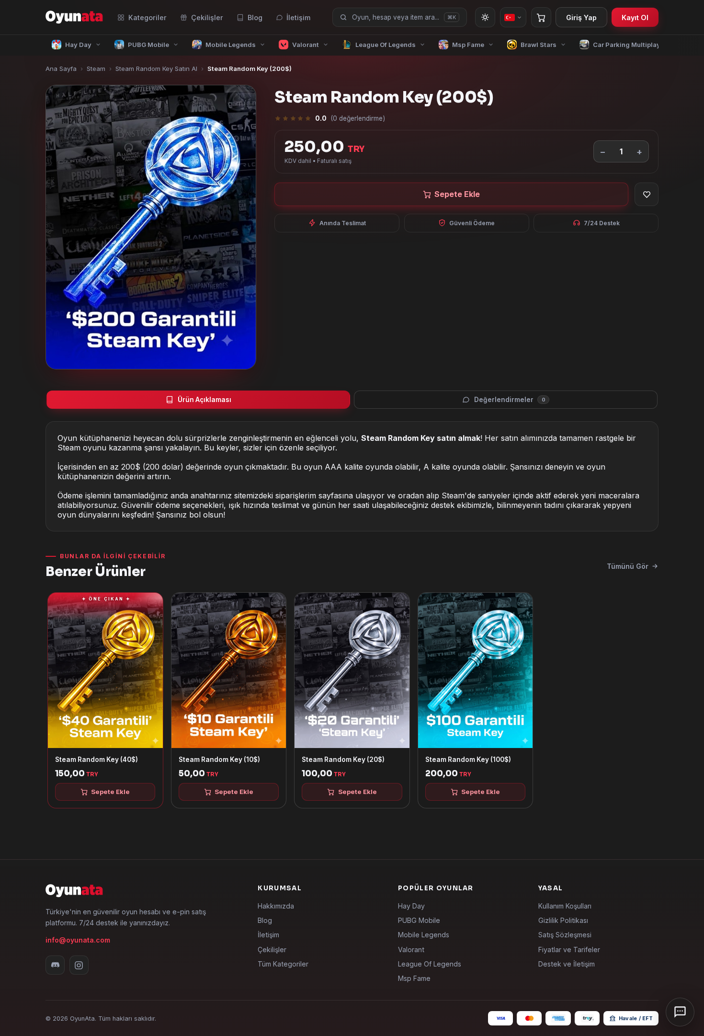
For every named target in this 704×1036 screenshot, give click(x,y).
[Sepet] (541, 17)
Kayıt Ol (635, 17)
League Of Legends (429, 964)
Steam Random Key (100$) (468, 759)
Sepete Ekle (457, 194)
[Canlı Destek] (680, 1012)
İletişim (298, 17)
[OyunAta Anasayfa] (74, 17)
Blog (255, 17)
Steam (96, 68)
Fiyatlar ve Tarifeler (569, 949)
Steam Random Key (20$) (343, 759)
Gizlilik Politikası (563, 920)
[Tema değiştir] (485, 17)
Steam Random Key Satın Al (156, 68)
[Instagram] (79, 965)
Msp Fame (414, 978)
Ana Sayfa (61, 68)
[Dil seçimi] (513, 17)
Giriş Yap (581, 17)
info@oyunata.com (77, 940)
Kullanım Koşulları (564, 906)
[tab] (198, 400)
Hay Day (411, 906)
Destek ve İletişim (566, 964)
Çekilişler (207, 17)
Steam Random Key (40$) (96, 759)
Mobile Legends (423, 935)
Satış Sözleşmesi (564, 935)
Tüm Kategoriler (283, 964)
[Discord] (55, 965)
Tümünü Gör (627, 566)
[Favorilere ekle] (647, 194)
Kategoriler (147, 17)
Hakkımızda (276, 906)
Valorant (411, 949)
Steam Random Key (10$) (219, 759)
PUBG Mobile (419, 920)
